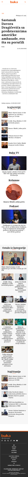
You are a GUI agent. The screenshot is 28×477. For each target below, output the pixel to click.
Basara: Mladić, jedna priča (17, 128)
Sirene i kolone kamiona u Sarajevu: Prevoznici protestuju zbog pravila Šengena (20, 308)
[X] (5, 57)
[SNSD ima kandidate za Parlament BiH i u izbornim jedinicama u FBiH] (7, 299)
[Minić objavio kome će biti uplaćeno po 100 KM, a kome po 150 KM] (4, 114)
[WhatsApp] (5, 64)
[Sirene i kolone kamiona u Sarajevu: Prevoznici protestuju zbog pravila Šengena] (20, 299)
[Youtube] (17, 441)
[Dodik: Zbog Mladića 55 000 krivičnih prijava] (4, 123)
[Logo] (14, 2)
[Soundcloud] (14, 441)
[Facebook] (5, 53)
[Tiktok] (11, 441)
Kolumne (14, 180)
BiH (3, 13)
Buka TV (14, 152)
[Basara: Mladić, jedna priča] (4, 130)
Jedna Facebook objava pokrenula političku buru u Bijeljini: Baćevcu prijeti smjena (20, 287)
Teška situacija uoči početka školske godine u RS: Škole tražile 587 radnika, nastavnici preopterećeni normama (7, 360)
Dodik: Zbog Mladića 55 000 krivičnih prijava (17, 122)
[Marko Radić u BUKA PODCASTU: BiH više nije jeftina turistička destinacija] (14, 163)
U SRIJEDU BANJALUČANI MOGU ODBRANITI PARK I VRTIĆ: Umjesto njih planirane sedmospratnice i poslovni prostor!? (7, 334)
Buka (2, 46)
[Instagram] (5, 441)
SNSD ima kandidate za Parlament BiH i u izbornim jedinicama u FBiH (7, 308)
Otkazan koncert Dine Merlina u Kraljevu (15, 136)
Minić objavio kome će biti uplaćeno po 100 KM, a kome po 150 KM (17, 114)
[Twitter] (8, 441)
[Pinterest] (5, 60)
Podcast (14, 206)
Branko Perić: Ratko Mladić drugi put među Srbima (17, 144)
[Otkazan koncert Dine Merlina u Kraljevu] (4, 138)
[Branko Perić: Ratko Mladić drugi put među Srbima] (4, 145)
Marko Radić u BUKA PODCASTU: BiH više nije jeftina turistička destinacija (14, 173)
